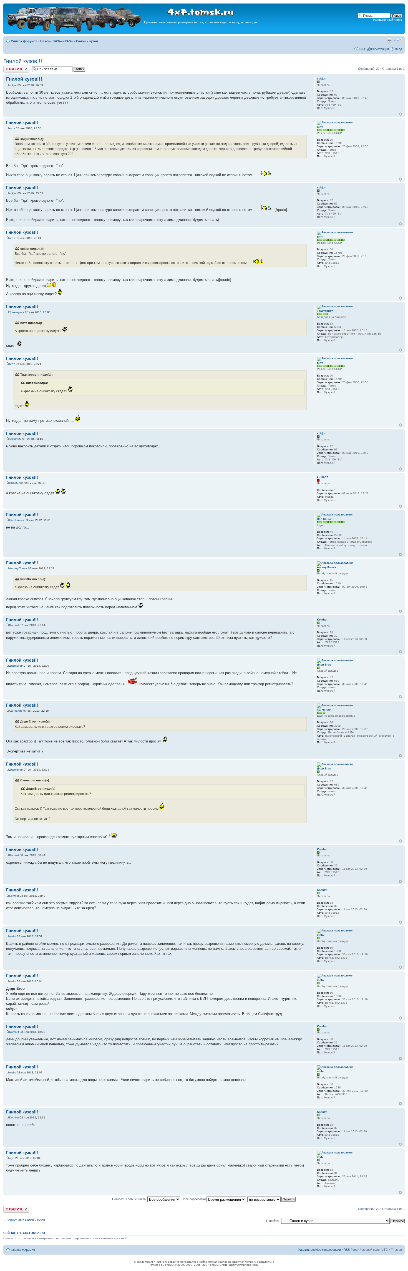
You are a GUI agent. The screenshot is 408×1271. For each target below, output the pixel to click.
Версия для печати (389, 40)
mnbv (12, 936)
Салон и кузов (87, 41)
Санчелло (15, 710)
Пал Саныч (16, 520)
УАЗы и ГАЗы (63, 41)
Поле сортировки (194, 1199)
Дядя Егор (16, 665)
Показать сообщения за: (129, 1199)
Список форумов (24, 41)
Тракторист (16, 312)
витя (12, 128)
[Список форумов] (74, 31)
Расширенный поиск (387, 19)
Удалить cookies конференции (319, 1249)
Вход (398, 49)
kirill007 (14, 482)
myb (11, 1158)
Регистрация (380, 49)
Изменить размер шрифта (398, 40)
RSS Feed (350, 1249)
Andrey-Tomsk (18, 568)
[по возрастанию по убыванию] (271, 1199)
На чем (45, 41)
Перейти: (272, 1220)
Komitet (14, 625)
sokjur (13, 85)
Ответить (10, 67)
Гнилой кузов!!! (22, 61)
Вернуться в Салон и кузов (26, 1220)
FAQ (362, 49)
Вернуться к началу (400, 114)
